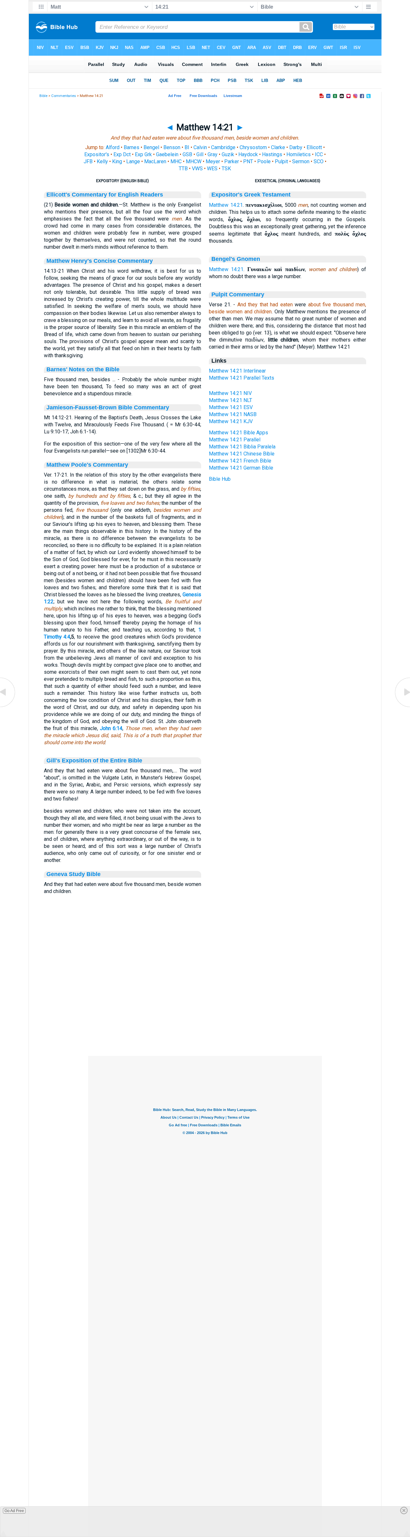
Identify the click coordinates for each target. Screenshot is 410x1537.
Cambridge (223, 147)
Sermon (300, 161)
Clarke (278, 147)
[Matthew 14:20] (8, 707)
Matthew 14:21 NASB (233, 414)
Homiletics (298, 154)
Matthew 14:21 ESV (231, 407)
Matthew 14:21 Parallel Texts (241, 378)
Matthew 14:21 (226, 205)
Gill (199, 154)
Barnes (131, 147)
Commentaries (63, 96)
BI (186, 147)
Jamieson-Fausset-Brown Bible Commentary (107, 407)
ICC (319, 154)
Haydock (248, 154)
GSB (187, 154)
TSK (226, 168)
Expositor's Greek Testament (251, 194)
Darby (295, 147)
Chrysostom (253, 147)
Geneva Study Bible (73, 874)
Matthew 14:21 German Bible (241, 468)
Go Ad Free (14, 1511)
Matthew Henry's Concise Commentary (99, 261)
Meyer (213, 161)
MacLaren (155, 161)
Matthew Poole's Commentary (87, 465)
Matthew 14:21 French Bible (240, 461)
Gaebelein (167, 154)
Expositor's (96, 154)
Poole (264, 161)
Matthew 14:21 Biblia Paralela (242, 447)
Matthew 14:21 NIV (230, 393)
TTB (183, 168)
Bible (43, 96)
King (117, 161)
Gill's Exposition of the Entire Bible (94, 760)
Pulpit (281, 161)
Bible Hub (220, 479)
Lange (133, 161)
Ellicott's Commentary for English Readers (104, 194)
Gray (212, 154)
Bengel (151, 147)
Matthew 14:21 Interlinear (237, 371)
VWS (197, 168)
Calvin (200, 147)
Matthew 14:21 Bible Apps (238, 433)
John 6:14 (111, 728)
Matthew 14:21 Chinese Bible (242, 454)
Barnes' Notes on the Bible (82, 369)
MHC (176, 161)
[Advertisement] (205, 1017)
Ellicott (314, 147)
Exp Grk (143, 154)
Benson (171, 147)
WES (212, 168)
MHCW (193, 161)
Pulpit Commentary (237, 294)
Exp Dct (122, 154)
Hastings (272, 154)
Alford (112, 147)
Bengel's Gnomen (235, 259)
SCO (319, 161)
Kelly (102, 161)
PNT (248, 161)
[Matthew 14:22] (402, 707)
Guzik (228, 154)
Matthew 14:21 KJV (231, 421)
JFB (88, 161)
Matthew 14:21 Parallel (234, 440)
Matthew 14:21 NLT (230, 400)
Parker (231, 161)
